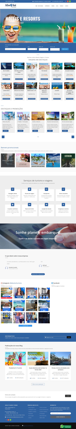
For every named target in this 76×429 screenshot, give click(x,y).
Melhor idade (42, 417)
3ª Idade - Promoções (23, 121)
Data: (29, 46)
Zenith (31, 71)
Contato (68, 395)
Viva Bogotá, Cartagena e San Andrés (69, 92)
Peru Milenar (44, 71)
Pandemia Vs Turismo (15, 368)
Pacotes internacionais (52, 121)
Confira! (49, 130)
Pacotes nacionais (43, 407)
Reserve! (8, 27)
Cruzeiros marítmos (43, 411)
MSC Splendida (6, 71)
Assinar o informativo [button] (60, 416)
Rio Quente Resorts (69, 71)
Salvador (57, 90)
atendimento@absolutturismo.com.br (42, 1)
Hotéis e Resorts (36, 121)
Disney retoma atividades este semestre (61, 368)
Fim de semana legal (67, 121)
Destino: (6, 46)
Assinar (69, 337)
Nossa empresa (31, 407)
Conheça (35, 130)
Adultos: (40, 46)
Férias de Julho (6, 121)
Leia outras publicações (38, 384)
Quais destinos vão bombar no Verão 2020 (38, 368)
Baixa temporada (43, 415)
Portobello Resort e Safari (19, 71)
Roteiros (5, 130)
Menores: (52, 46)
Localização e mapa (32, 409)
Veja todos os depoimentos (38, 274)
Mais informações (6, 98)
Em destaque (42, 413)
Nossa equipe (31, 415)
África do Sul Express (19, 90)
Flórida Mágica (6, 90)
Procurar (65, 49)
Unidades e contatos (32, 411)
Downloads (30, 413)
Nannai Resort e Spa (31, 90)
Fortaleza (57, 71)
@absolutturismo (16, 283)
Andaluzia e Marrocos (44, 91)
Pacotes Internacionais (44, 409)
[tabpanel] (23, 122)
